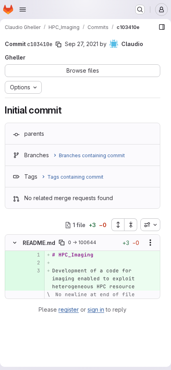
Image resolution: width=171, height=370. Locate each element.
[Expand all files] (117, 224)
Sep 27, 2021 (81, 43)
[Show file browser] (161, 27)
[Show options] (150, 242)
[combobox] (150, 224)
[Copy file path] (61, 242)
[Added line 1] (33, 255)
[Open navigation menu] (22, 9)
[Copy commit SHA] (58, 44)
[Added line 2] (33, 263)
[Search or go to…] (140, 9)
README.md (39, 242)
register (68, 309)
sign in (95, 309)
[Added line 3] (33, 271)
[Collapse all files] (130, 224)
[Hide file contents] (14, 242)
